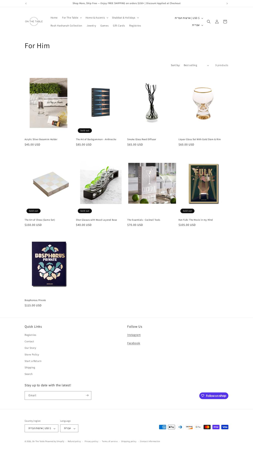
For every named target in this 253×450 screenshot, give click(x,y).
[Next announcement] (227, 3)
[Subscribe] (87, 395)
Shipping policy (129, 441)
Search (29, 374)
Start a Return (33, 361)
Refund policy (74, 441)
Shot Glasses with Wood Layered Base (96, 219)
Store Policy (32, 354)
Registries (30, 335)
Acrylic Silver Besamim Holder (41, 139)
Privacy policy (91, 441)
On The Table (38, 441)
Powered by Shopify (54, 441)
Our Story (30, 348)
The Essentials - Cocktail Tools (143, 219)
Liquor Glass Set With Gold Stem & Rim (200, 139)
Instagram (134, 335)
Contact (29, 341)
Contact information (150, 441)
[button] (71, 17)
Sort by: (175, 65)
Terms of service (109, 441)
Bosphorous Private (35, 300)
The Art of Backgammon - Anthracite (96, 139)
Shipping (30, 367)
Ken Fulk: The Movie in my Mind (196, 219)
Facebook (133, 343)
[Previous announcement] (26, 3)
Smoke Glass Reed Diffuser (141, 139)
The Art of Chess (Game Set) (40, 219)
